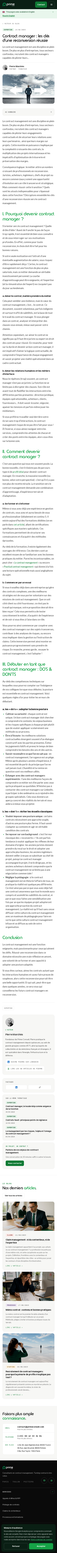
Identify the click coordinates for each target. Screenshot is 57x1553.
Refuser (16, 1546)
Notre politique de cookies (41, 1539)
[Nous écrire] (44, 1480)
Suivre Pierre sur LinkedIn (24, 1062)
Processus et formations (12, 1517)
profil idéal (18, 471)
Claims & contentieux (11, 1511)
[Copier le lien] (39, 1087)
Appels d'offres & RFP (11, 1498)
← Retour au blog (11, 24)
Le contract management (26, 562)
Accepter (41, 1546)
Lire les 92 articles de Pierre (26, 1069)
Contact (41, 4)
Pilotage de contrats (10, 1504)
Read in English (8, 16)
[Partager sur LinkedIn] (16, 1087)
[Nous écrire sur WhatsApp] (51, 1480)
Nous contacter (15, 1163)
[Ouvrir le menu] (51, 5)
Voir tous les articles (13, 1195)
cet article (19, 524)
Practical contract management (18, 566)
